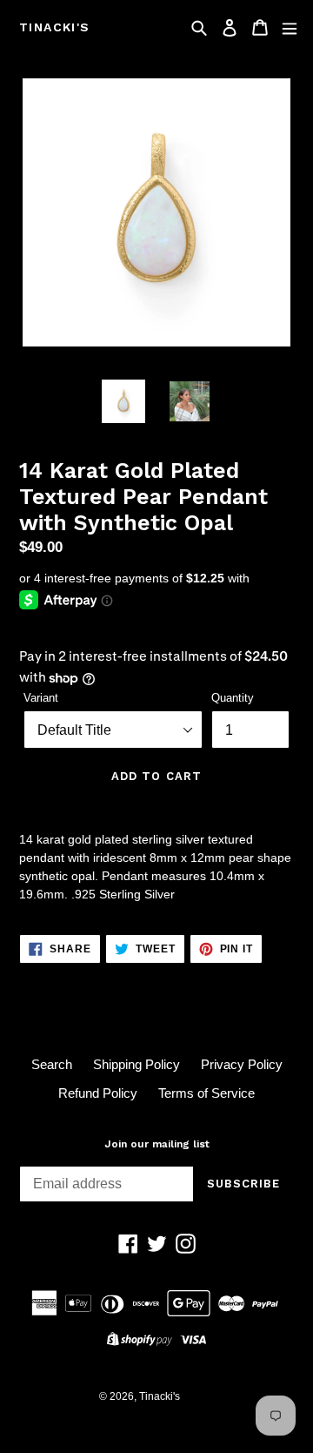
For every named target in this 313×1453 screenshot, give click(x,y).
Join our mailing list (157, 1144)
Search (51, 1064)
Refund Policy (97, 1093)
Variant (40, 697)
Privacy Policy (242, 1064)
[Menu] (289, 27)
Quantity (232, 697)
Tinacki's (54, 27)
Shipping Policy (136, 1064)
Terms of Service (206, 1093)
